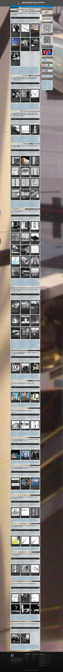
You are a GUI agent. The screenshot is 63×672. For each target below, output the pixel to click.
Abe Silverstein (15, 615)
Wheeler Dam (35, 285)
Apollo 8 (24, 374)
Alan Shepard (25, 67)
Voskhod (18, 406)
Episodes (24, 6)
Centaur (27, 202)
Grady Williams (19, 281)
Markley (28, 71)
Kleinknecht (12, 139)
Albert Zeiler (17, 279)
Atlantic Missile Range (15, 202)
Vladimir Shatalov (14, 406)
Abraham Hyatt (19, 615)
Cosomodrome (27, 375)
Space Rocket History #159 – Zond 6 (22, 410)
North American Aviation (16, 141)
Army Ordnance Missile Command (33, 201)
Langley (19, 70)
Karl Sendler (14, 343)
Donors (31, 6)
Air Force (16, 201)
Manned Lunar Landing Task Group (15, 71)
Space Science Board (29, 648)
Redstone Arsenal (17, 347)
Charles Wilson (30, 202)
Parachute (33, 376)
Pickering (27, 72)
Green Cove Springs (24, 281)
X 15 (37, 619)
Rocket (37, 205)
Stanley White (20, 109)
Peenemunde (33, 283)
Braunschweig (34, 279)
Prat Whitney (27, 205)
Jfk (11, 106)
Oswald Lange (23, 141)
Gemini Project (34, 616)
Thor (18, 207)
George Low (36, 104)
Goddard (16, 617)
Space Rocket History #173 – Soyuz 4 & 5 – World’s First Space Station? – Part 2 (26, 468)
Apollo (28, 67)
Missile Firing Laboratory (14, 283)
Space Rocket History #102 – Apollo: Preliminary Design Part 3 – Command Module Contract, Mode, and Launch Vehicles (25, 114)
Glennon (14, 617)
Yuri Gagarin (21, 406)
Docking (37, 103)
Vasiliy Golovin (33, 378)
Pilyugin (21, 578)
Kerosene (20, 343)
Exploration (22, 104)
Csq (14, 616)
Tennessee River (15, 207)
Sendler (19, 285)
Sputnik (17, 109)
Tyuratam (15, 579)
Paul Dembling (22, 346)
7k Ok (20, 374)
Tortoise (18, 378)
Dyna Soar (33, 280)
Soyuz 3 (38, 405)
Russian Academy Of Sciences (26, 377)
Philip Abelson (35, 647)
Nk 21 (14, 578)
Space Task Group (13, 109)
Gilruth (12, 105)
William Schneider (34, 619)
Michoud (12, 345)
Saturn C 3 (26, 206)
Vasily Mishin (19, 579)
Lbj (27, 106)
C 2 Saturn (32, 67)
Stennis (15, 378)
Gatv (28, 616)
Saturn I (29, 206)
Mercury (12, 72)
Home (20, 6)
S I (20, 206)
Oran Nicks (19, 72)
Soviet (36, 206)
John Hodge (30, 617)
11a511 (14, 461)
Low (27, 70)
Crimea (30, 375)
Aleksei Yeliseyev (19, 461)
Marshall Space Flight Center (33, 71)
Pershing (36, 283)
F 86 (21, 203)
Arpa (11, 202)
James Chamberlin (13, 138)
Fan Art (42, 6)
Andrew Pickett (27, 340)
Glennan (14, 105)
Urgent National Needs (16, 649)
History (12, 69)
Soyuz (13, 378)
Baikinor (31, 374)
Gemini (16, 404)
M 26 (20, 344)
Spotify (33, 658)
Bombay (36, 374)
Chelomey (20, 375)
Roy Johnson (15, 206)
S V (22, 206)
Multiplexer (12, 346)
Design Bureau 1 (33, 375)
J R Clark (20, 69)
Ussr (30, 378)
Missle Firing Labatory (20, 283)
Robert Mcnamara (36, 141)
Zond (23, 406)
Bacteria (29, 374)
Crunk (30, 280)
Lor (21, 139)
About (27, 6)
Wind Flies (36, 378)
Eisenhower (16, 104)
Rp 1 (18, 206)
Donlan (14, 104)
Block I (29, 279)
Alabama (18, 201)
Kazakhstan (36, 375)
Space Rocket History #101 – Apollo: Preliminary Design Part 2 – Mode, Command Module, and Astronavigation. (25, 78)
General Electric (33, 104)
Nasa (15, 72)
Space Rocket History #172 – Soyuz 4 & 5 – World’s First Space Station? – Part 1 (26, 440)
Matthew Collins (29, 140)
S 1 (34, 347)
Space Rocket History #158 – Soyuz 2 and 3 (24, 383)
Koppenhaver (16, 139)
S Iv (21, 206)
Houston (14, 69)
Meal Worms (17, 376)
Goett (16, 105)
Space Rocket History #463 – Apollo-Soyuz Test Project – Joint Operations (47, 85)
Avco (30, 67)
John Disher (35, 69)
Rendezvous (35, 72)
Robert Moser (24, 284)
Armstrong (26, 374)
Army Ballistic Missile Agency (25, 201)
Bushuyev (15, 375)
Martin (38, 71)
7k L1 (18, 374)
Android (26, 658)
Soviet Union (28, 405)
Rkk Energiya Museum (16, 377)
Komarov (27, 404)
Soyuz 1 (33, 405)
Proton (12, 377)
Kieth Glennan (16, 70)
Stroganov (12, 579)
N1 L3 (29, 376)
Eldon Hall (19, 104)
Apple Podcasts (27, 657)
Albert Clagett (15, 136)
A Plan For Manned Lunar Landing (17, 67)
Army (28, 615)
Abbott (23, 67)
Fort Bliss (16, 281)
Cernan (17, 375)
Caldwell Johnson (31, 615)
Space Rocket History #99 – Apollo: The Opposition (26, 623)
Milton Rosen (15, 345)
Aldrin (21, 374)
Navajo (12, 141)
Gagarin (23, 645)
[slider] (23, 17)
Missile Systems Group (26, 345)
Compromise (22, 280)
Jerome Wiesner (30, 69)
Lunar (29, 70)
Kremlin (14, 376)
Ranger (14, 284)
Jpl (11, 70)
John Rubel (26, 138)
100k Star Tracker (15, 374)
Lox (11, 344)
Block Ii (31, 279)
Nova (17, 72)
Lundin (36, 139)
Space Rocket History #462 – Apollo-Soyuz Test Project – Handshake (46, 87)
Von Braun (25, 109)
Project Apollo (32, 72)
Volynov (34, 492)
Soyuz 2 (35, 405)
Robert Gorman (20, 284)
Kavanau (30, 138)
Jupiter (12, 343)
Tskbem (20, 378)
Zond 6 (25, 406)
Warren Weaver (24, 649)
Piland (29, 72)
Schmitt (33, 377)
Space (38, 206)
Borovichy (12, 375)
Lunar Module (32, 70)
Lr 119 (13, 344)
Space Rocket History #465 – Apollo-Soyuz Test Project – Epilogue (46, 81)
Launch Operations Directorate (34, 343)
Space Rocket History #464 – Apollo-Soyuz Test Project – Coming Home (46, 83)
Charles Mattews (33, 136)
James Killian (23, 69)
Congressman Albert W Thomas (34, 341)
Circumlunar (29, 103)
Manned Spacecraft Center (23, 71)
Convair (35, 103)
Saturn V (34, 206)
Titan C (20, 207)
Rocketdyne (12, 206)
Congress (32, 103)
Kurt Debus (22, 343)
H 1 (29, 203)
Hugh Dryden (17, 69)
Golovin (28, 203)
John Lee (38, 69)
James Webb (26, 69)
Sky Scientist (21, 648)
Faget (25, 104)
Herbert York (31, 203)
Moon (14, 72)
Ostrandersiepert (23, 72)
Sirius (35, 377)
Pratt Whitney (37, 376)
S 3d (19, 206)
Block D (34, 374)
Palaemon (29, 283)
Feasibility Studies (28, 104)
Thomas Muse (27, 619)
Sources (38, 6)
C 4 (21, 202)
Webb (27, 109)
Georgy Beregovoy (20, 404)
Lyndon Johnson (36, 70)
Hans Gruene (29, 281)
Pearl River (25, 346)
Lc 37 (38, 343)
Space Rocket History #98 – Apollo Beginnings (24, 583)
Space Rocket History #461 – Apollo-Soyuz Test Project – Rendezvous (46, 88)
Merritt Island (35, 344)
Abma (13, 201)
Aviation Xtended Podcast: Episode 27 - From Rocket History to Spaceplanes (47, 76)
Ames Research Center (22, 340)
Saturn (24, 206)
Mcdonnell (33, 140)
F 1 (20, 203)
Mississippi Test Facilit (24, 376)
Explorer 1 (18, 203)
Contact (35, 6)
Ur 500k (25, 378)
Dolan (11, 104)
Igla (16, 520)
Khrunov (21, 520)
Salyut (24, 405)
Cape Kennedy (36, 67)
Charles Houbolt (25, 103)
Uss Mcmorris (28, 378)
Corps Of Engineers (27, 280)
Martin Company (25, 140)
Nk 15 (12, 578)
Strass (22, 109)
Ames (24, 615)
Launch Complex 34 (27, 343)
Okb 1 (31, 376)
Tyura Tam (22, 378)
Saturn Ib (32, 206)
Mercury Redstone (31, 344)
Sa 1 (33, 284)
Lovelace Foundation (24, 70)
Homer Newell (23, 617)
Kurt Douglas (32, 404)
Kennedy (13, 70)
